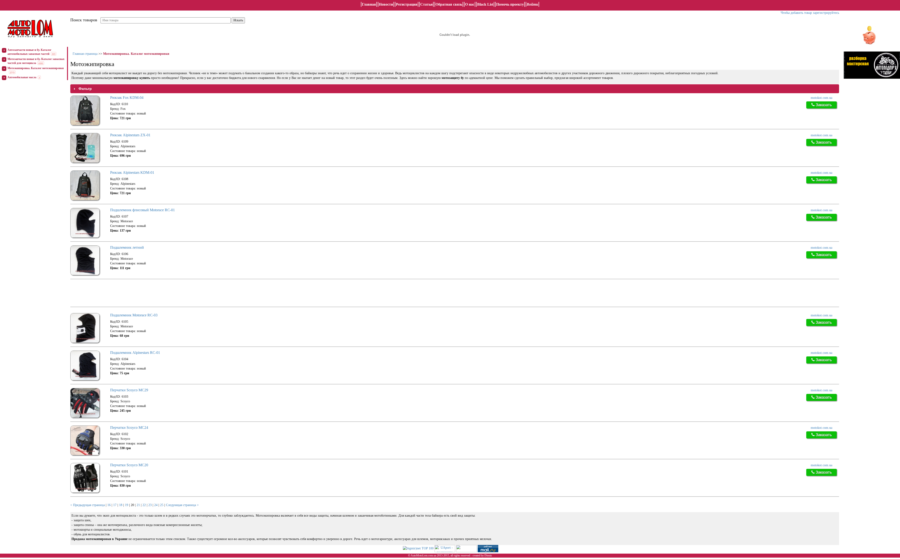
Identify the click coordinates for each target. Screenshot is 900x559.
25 (161, 505)
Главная (369, 4)
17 (114, 505)
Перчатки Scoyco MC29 (129, 390)
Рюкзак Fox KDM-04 (126, 98)
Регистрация (406, 4)
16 (109, 505)
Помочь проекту (510, 4)
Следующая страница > (182, 505)
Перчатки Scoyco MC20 (129, 465)
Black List (485, 4)
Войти (532, 4)
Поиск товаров (83, 20)
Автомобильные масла (22, 77)
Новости (386, 4)
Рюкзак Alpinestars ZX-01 (130, 135)
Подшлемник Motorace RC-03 (134, 315)
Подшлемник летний (127, 247)
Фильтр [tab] (85, 89)
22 (144, 505)
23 (150, 505)
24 (156, 505)
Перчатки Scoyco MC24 (129, 427)
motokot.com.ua (821, 98)
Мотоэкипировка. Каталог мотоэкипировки (36, 68)
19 (126, 505)
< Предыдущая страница (87, 505)
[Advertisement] (155, 293)
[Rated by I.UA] (466, 548)
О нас (469, 4)
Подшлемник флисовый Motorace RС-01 (142, 210)
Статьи (426, 4)
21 (138, 505)
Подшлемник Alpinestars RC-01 (135, 353)
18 (120, 505)
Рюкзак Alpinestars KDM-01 (132, 172)
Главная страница (85, 54)
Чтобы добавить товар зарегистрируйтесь (810, 13)
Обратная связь (448, 4)
